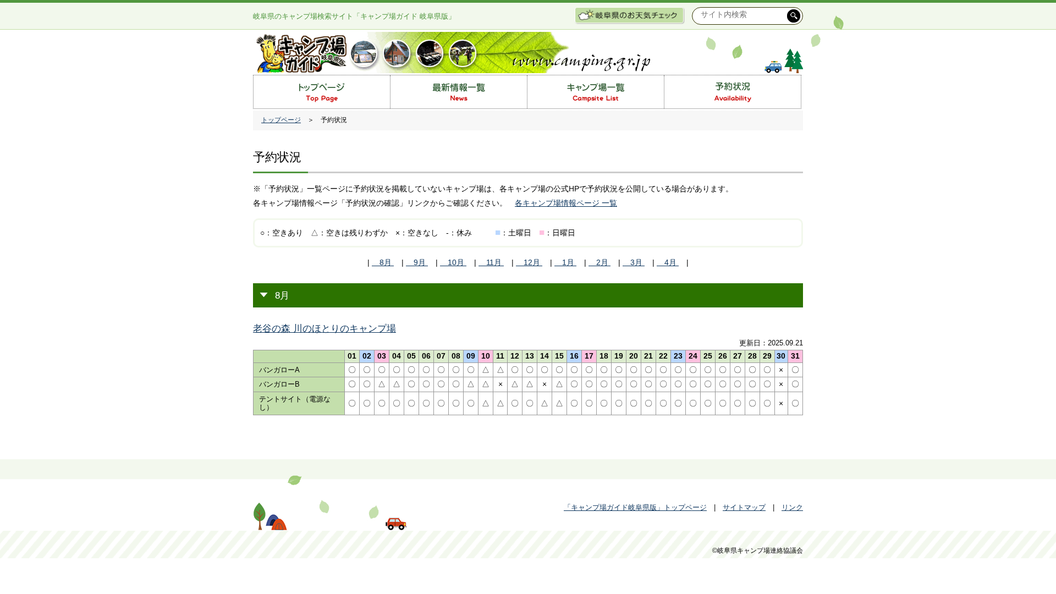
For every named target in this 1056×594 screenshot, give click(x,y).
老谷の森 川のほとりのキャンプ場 (324, 328)
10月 (453, 262)
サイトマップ (744, 507)
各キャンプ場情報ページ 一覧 (566, 203)
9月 (417, 262)
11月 (491, 262)
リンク (792, 507)
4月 (668, 262)
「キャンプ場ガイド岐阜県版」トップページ (635, 507)
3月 (634, 262)
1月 (565, 262)
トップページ (281, 120)
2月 (599, 262)
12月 (529, 262)
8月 (383, 262)
